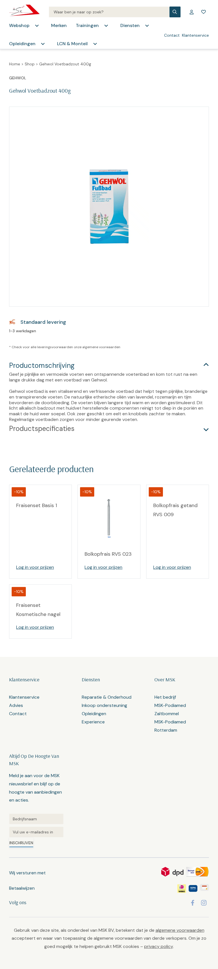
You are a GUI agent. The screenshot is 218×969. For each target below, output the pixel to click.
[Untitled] (36, 819)
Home (14, 64)
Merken (59, 25)
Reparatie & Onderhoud (106, 697)
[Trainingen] (106, 25)
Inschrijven (21, 842)
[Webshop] (37, 25)
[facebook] (192, 903)
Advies (16, 705)
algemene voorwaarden (101, 347)
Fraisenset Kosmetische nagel (38, 610)
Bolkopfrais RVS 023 (108, 554)
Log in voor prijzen (35, 567)
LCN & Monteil (72, 44)
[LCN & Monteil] (95, 43)
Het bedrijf (165, 697)
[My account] (192, 12)
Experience (93, 722)
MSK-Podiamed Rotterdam (170, 726)
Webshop (19, 25)
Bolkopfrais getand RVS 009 (175, 510)
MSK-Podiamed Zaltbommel (170, 709)
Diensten (130, 25)
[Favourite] (203, 12)
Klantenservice (195, 35)
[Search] (109, 12)
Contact (172, 35)
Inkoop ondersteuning (104, 705)
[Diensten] (147, 25)
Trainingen (87, 25)
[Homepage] (24, 12)
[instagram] (204, 903)
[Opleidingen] (43, 43)
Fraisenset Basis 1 (36, 505)
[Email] (36, 832)
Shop (30, 64)
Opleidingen (22, 44)
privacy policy (158, 946)
